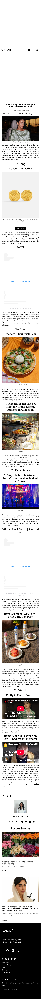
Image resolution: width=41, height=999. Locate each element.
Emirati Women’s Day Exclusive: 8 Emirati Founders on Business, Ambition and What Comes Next (20, 909)
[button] (29, 50)
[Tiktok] (18, 950)
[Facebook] (7, 950)
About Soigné (6, 972)
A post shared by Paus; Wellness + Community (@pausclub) (20, 594)
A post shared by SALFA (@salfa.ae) (20, 308)
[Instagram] (13, 950)
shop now (20, 228)
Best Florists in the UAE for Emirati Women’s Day (17, 863)
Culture (4, 970)
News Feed (5, 962)
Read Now (5, 871)
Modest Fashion (7, 965)
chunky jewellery (28, 233)
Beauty (4, 967)
